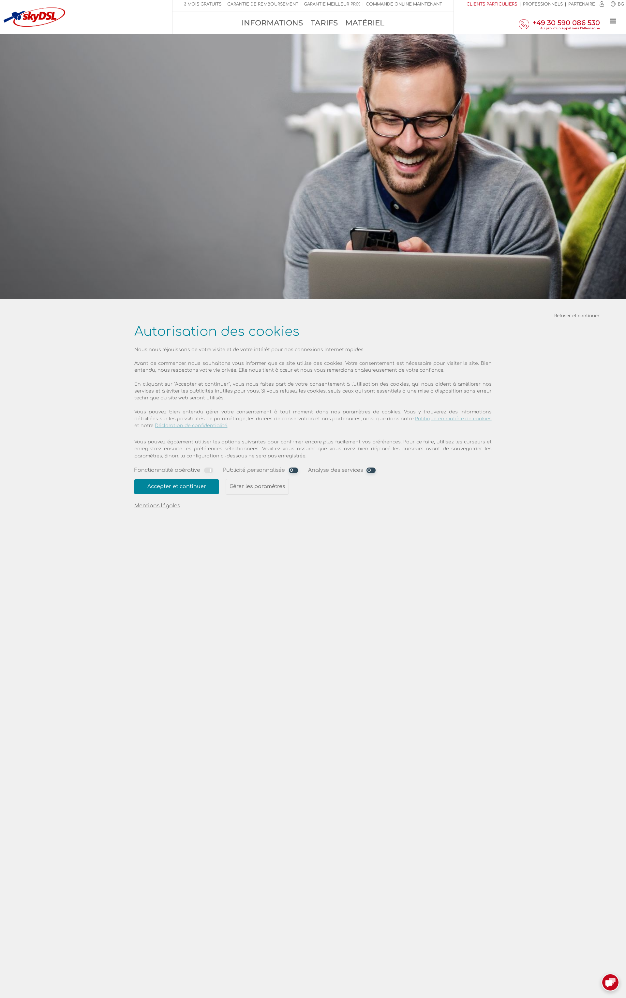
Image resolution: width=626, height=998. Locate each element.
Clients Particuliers (492, 4)
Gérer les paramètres (257, 486)
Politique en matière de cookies (453, 418)
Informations (272, 22)
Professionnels (543, 4)
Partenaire (581, 4)
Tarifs (324, 22)
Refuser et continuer (577, 315)
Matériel (364, 22)
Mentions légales (157, 506)
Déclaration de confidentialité (191, 425)
